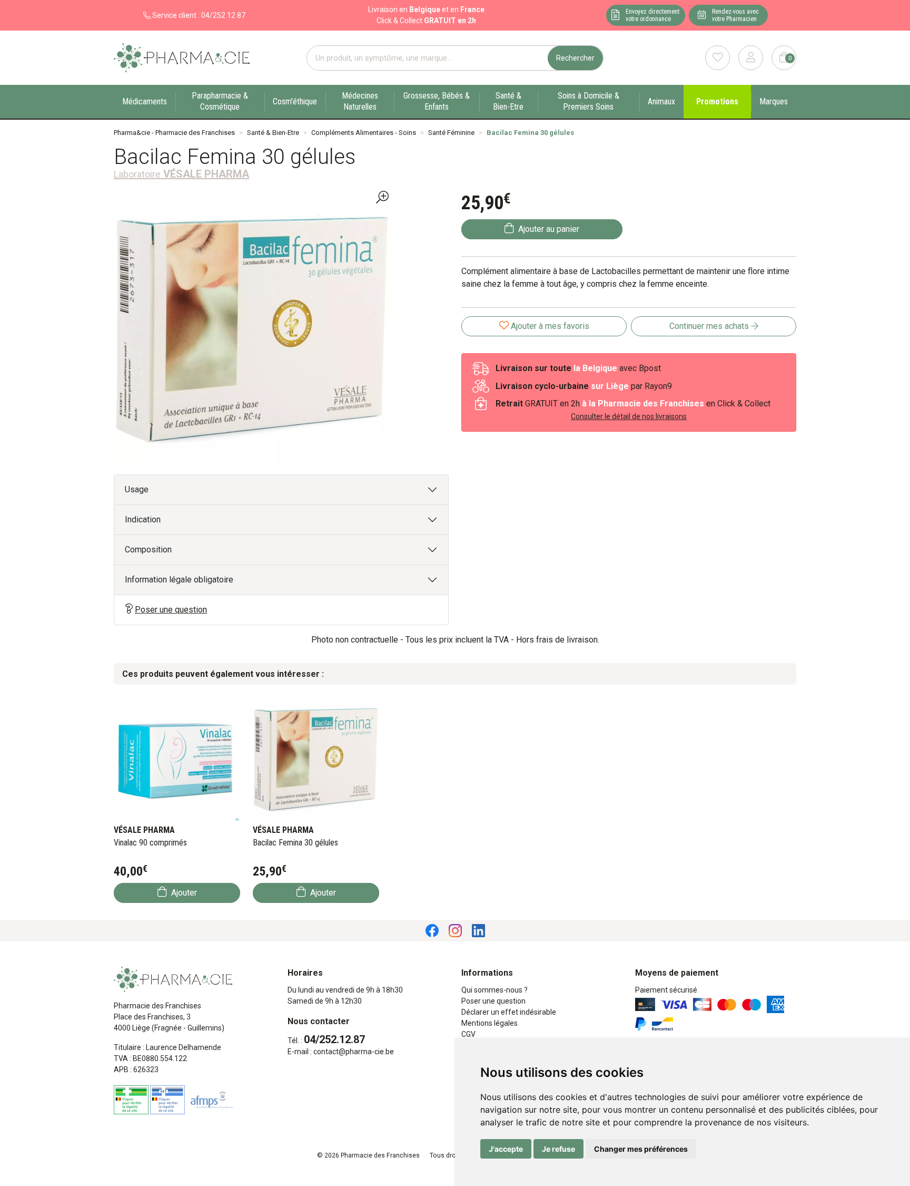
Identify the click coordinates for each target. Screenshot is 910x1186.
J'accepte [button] (506, 1148)
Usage (137, 489)
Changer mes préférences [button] (641, 1148)
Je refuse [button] (558, 1148)
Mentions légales (489, 1023)
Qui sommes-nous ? (494, 990)
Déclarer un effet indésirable (508, 1012)
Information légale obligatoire (179, 580)
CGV (468, 1034)
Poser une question (171, 610)
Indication (143, 519)
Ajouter (183, 893)
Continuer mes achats (710, 326)
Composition (148, 550)
